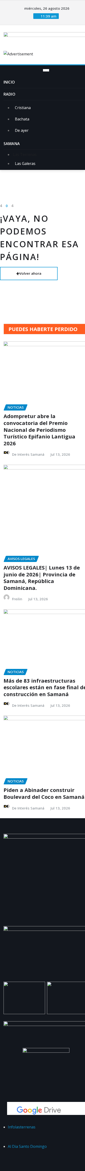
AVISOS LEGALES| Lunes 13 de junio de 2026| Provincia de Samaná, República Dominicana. (42, 577)
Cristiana (23, 107)
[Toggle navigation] (46, 70)
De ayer (22, 130)
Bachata (22, 119)
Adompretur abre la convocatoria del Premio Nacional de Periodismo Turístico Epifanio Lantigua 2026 (39, 429)
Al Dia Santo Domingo (27, 1146)
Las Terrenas (24, 154)
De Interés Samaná (28, 454)
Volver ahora (30, 273)
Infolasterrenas (21, 1127)
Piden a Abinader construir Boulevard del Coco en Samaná (44, 793)
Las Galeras (25, 163)
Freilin (17, 599)
